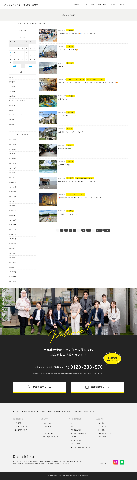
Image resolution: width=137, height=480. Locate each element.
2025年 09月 (12, 192)
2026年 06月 (12, 149)
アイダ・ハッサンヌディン (17, 101)
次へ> (99, 230)
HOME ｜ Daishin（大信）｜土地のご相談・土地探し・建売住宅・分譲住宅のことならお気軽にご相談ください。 (55, 411)
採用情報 (101, 430)
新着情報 (73, 437)
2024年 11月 (12, 239)
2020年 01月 (12, 281)
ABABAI (82, 475)
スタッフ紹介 (103, 426)
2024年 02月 (12, 272)
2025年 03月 (12, 220)
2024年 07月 (12, 258)
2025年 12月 (12, 177)
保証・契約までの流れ (50, 437)
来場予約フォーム (104, 437)
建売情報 (11, 120)
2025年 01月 (12, 229)
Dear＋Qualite (47, 426)
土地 (85, 4)
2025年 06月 (12, 206)
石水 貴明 (12, 91)
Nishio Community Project (17, 115)
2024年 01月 (12, 277)
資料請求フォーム (104, 433)
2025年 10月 (12, 187)
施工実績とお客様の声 (78, 433)
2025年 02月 (12, 225)
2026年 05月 (12, 154)
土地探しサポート (21, 426)
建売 (92, 4)
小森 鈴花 (12, 105)
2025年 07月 (12, 201)
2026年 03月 (12, 163)
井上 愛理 (12, 87)
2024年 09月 (12, 248)
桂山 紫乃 (12, 96)
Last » (107, 230)
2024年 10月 (12, 244)
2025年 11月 (12, 182)
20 (89, 230)
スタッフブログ (75, 440)
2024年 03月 (12, 267)
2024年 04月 (12, 262)
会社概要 (112, 4)
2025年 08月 (12, 196)
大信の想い (76, 4)
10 (83, 230)
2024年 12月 (12, 234)
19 (18, 55)
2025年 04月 (12, 215)
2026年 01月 (12, 173)
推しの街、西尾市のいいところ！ (82, 447)
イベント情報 (75, 444)
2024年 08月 (12, 253)
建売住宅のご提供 (21, 430)
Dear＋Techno (47, 433)
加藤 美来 (12, 110)
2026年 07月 (12, 144)
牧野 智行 (12, 82)
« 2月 (14, 66)
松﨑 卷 (11, 77)
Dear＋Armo (46, 430)
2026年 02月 (12, 168)
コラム (11, 129)
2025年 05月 (12, 210)
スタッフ (122, 4)
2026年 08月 (12, 140)
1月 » (30, 66)
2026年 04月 (12, 159)
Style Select (102, 4)
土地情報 (11, 124)
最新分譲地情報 (75, 430)
